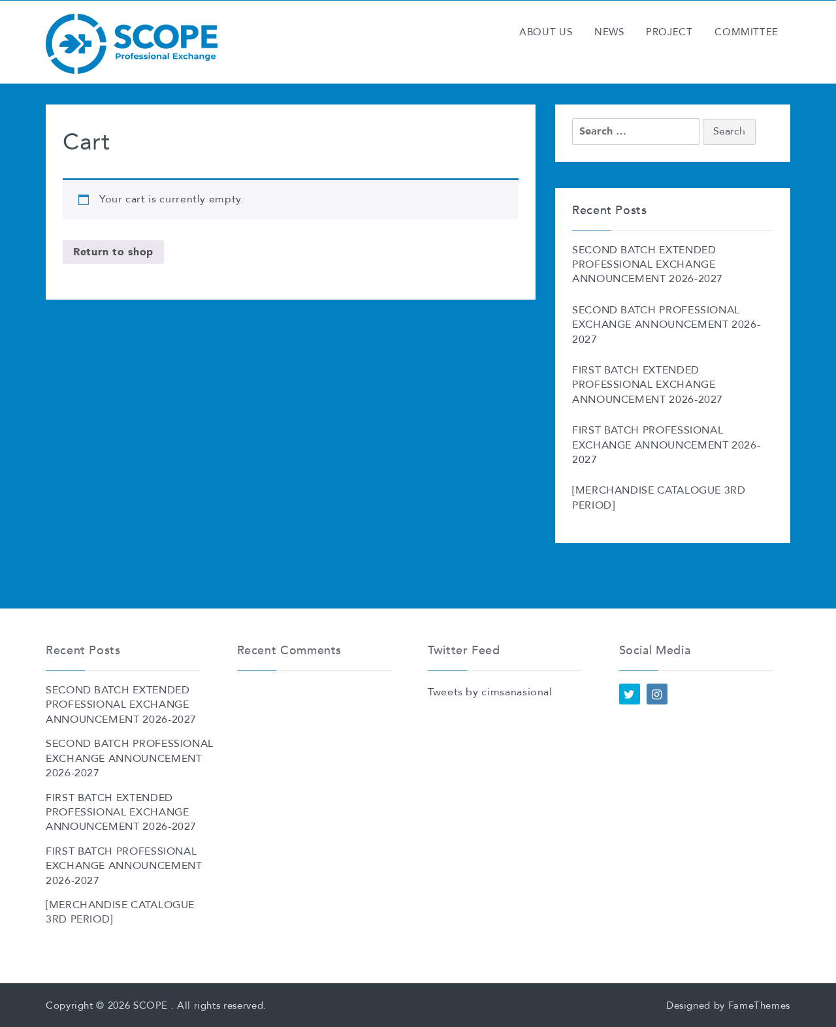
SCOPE (150, 1005)
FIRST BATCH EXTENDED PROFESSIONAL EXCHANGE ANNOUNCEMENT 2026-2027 (647, 385)
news (609, 32)
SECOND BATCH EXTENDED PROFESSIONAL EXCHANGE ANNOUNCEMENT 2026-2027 (647, 265)
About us (545, 32)
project (669, 32)
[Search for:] (635, 131)
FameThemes (759, 1005)
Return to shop (113, 251)
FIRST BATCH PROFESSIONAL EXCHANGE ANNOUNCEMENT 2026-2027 (666, 446)
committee (747, 32)
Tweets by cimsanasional (490, 692)
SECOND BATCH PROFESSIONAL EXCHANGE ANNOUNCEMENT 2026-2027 (666, 325)
